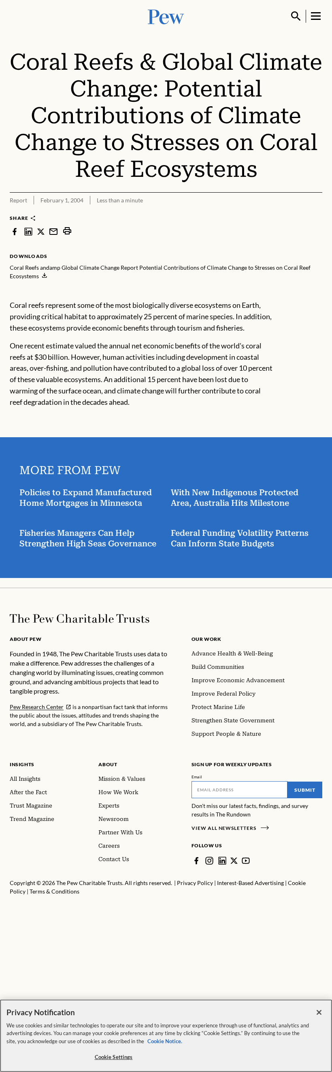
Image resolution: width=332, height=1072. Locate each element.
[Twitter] (234, 860)
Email (197, 777)
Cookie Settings (114, 1057)
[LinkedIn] (222, 861)
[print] (67, 230)
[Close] (319, 1012)
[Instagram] (209, 861)
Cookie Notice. (164, 1041)
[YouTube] (246, 861)
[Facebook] (196, 861)
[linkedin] (28, 230)
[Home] (79, 618)
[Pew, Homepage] (166, 16)
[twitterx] (41, 230)
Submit (304, 790)
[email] (53, 230)
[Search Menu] (295, 16)
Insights (22, 764)
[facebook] (14, 230)
